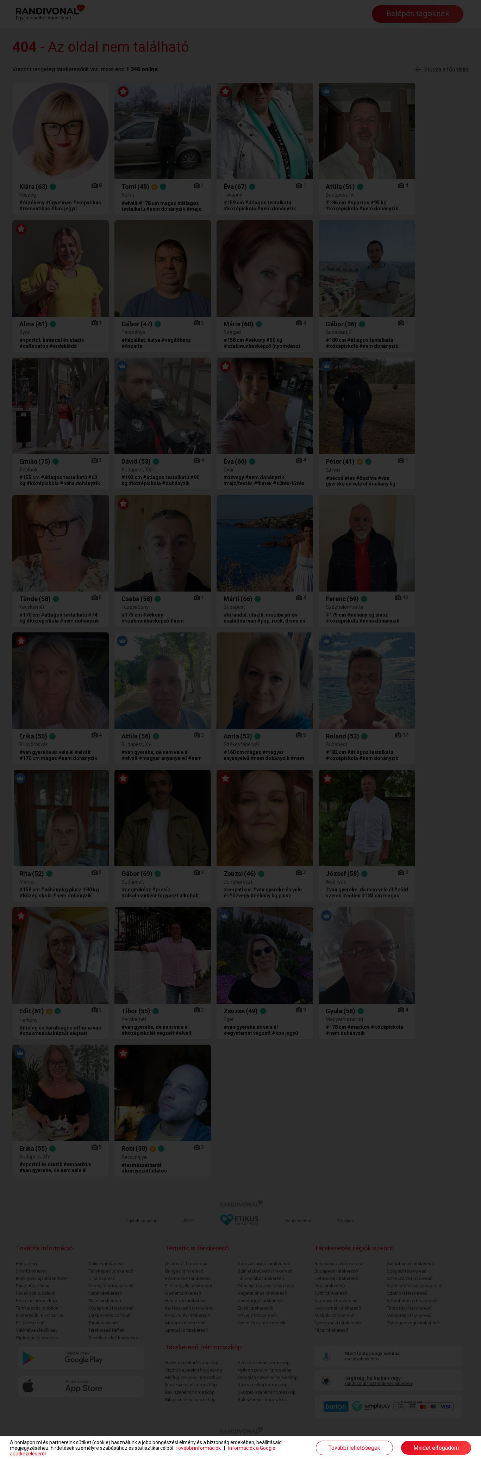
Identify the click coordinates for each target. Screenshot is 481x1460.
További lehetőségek (354, 1447)
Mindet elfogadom (436, 1447)
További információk (198, 1448)
